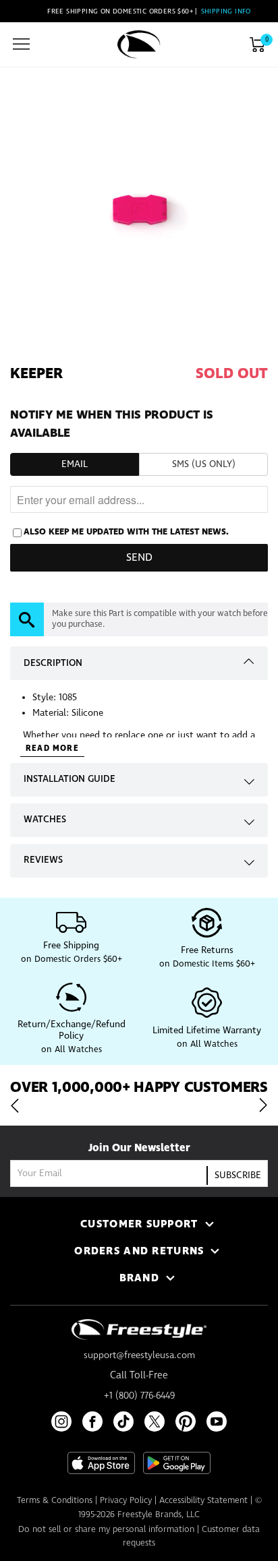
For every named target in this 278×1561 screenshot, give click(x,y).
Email (74, 464)
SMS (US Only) (203, 464)
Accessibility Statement (203, 1500)
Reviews (43, 860)
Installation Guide (69, 779)
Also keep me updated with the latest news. (126, 532)
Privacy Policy (126, 1500)
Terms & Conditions (54, 1500)
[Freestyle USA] (139, 44)
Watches (45, 820)
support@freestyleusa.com (139, 1355)
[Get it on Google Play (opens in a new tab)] (177, 1463)
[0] (257, 44)
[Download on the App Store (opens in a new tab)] (101, 1463)
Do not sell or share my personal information (106, 1529)
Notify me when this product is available (111, 424)
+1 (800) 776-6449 (139, 1396)
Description (53, 663)
